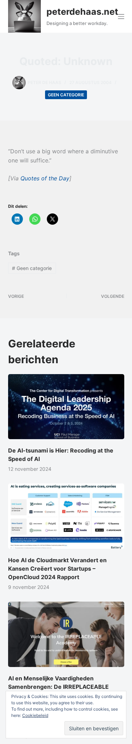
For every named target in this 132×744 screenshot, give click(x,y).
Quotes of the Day (44, 178)
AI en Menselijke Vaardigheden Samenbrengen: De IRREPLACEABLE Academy (58, 687)
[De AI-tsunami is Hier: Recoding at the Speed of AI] (66, 407)
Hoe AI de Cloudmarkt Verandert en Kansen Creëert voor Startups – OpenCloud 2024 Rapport (57, 569)
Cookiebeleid (35, 715)
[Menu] (121, 16)
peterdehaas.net (82, 11)
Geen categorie (66, 94)
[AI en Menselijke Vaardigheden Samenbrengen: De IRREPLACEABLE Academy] (66, 634)
